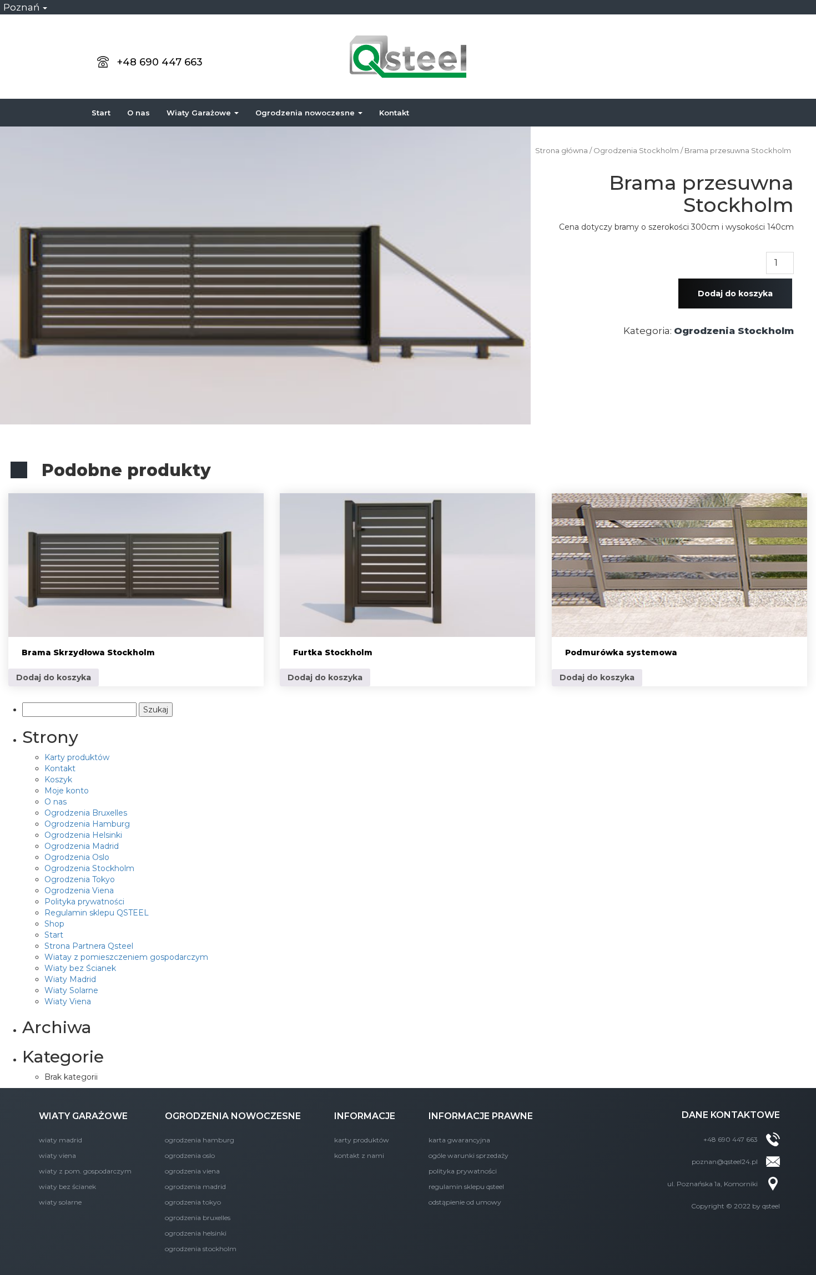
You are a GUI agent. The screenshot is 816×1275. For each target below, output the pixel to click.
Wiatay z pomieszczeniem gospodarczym (126, 957)
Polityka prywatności (84, 902)
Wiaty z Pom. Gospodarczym (85, 1171)
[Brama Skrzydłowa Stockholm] (136, 565)
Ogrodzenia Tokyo (79, 879)
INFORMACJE (364, 1116)
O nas (138, 112)
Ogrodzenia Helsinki (83, 835)
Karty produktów (76, 757)
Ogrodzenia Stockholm (636, 150)
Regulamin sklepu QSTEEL (96, 913)
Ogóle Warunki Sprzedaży (468, 1155)
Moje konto (66, 791)
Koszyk (58, 780)
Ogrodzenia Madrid (81, 846)
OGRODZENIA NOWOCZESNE (233, 1116)
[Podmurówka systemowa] (679, 565)
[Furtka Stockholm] (407, 565)
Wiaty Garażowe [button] (200, 112)
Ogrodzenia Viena (79, 890)
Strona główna (561, 150)
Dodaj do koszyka (735, 293)
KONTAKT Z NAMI (359, 1155)
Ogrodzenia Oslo (76, 857)
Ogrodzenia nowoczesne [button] (306, 112)
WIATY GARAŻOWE (83, 1116)
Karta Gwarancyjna (459, 1140)
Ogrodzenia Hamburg (87, 824)
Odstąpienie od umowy (465, 1202)
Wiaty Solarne (71, 990)
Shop (54, 924)
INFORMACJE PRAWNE (481, 1116)
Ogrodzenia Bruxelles (85, 813)
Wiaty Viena (67, 1001)
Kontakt (394, 112)
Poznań (22, 7)
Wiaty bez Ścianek (80, 968)
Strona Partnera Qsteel (88, 946)
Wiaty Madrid (70, 979)
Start (101, 112)
